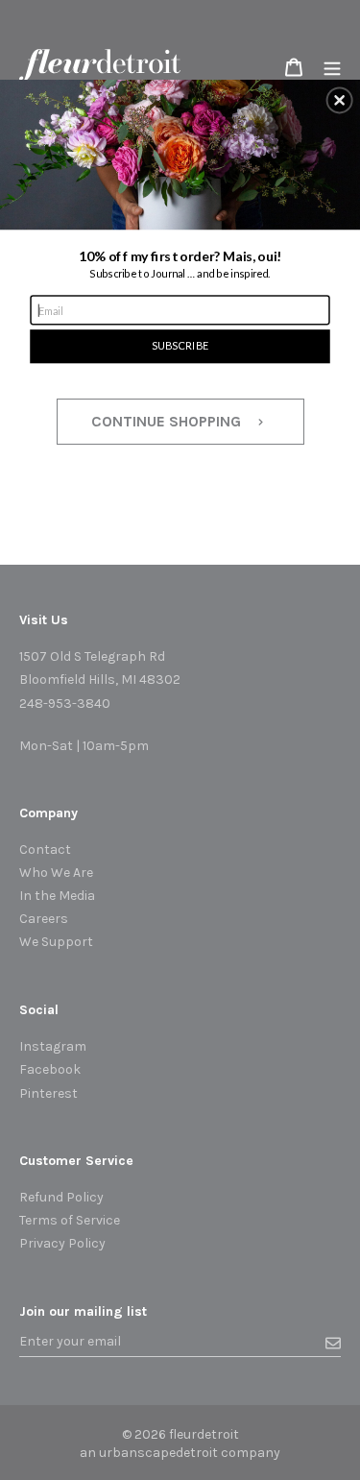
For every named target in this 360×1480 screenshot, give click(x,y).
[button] (339, 99)
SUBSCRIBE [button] (180, 345)
